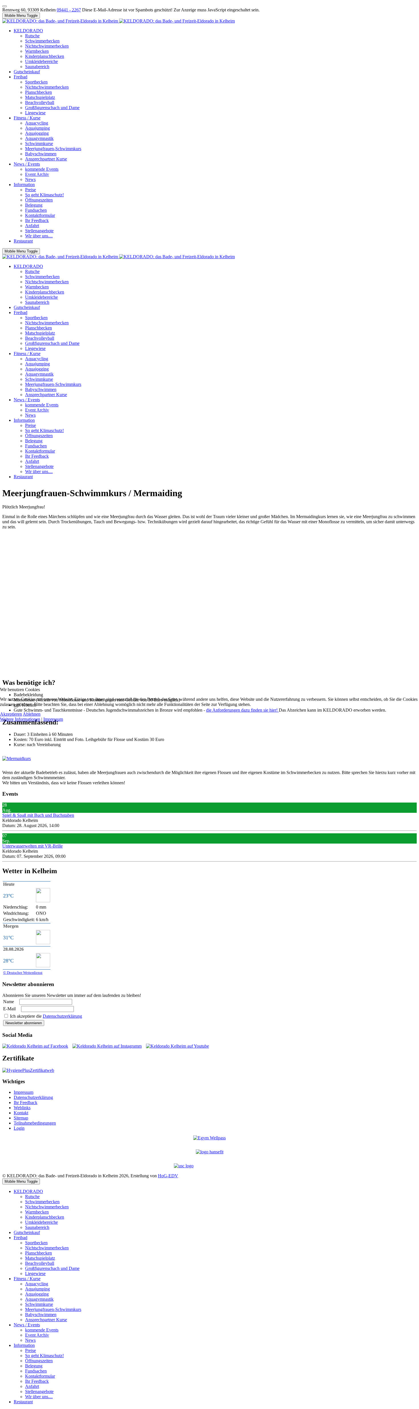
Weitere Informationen (20, 719)
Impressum (53, 719)
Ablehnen (31, 714)
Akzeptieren (11, 714)
